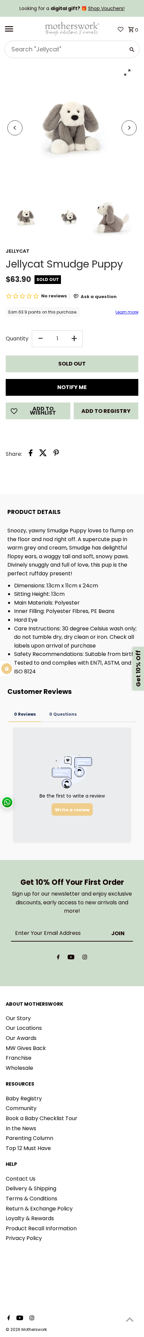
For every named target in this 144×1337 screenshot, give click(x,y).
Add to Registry (106, 411)
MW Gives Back (26, 1048)
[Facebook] (58, 958)
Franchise (18, 1058)
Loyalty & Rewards (30, 1218)
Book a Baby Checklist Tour (41, 1118)
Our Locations (24, 1028)
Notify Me (72, 387)
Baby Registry (24, 1098)
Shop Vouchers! (106, 8)
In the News (21, 1128)
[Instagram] (84, 958)
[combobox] (64, 49)
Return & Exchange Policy (39, 1208)
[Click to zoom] (127, 72)
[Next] (129, 127)
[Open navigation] (22, 28)
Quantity (17, 338)
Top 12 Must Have (28, 1148)
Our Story (18, 1018)
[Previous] (14, 127)
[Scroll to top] (129, 1319)
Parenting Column (29, 1138)
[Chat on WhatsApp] (7, 802)
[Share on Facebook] (30, 454)
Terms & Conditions (31, 1198)
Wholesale (19, 1068)
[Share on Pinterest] (56, 454)
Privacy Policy (24, 1238)
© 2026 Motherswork (26, 1329)
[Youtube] (71, 958)
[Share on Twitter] (43, 454)
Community (21, 1108)
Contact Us (20, 1179)
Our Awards (21, 1038)
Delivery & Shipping (31, 1188)
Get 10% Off (138, 668)
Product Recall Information (41, 1228)
